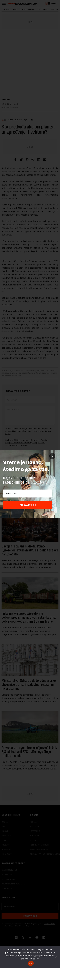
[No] (56, 956)
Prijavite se (28, 505)
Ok (30, 963)
